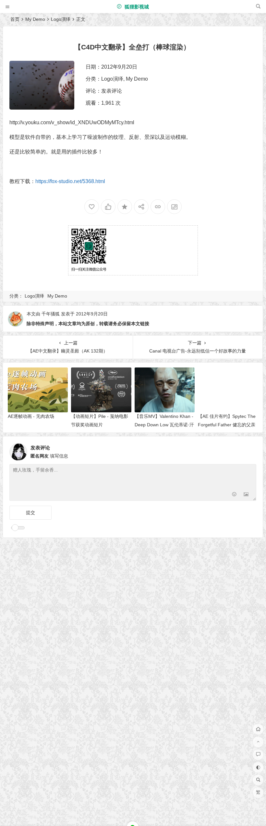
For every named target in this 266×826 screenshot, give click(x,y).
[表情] (234, 495)
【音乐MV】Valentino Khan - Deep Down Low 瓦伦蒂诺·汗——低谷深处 (164, 424)
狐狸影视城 (136, 6)
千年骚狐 (51, 313)
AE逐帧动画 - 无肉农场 (31, 416)
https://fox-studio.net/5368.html (70, 181)
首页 (14, 19)
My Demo (35, 19)
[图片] (246, 495)
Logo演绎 (60, 19)
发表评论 (111, 91)
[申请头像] (250, 450)
